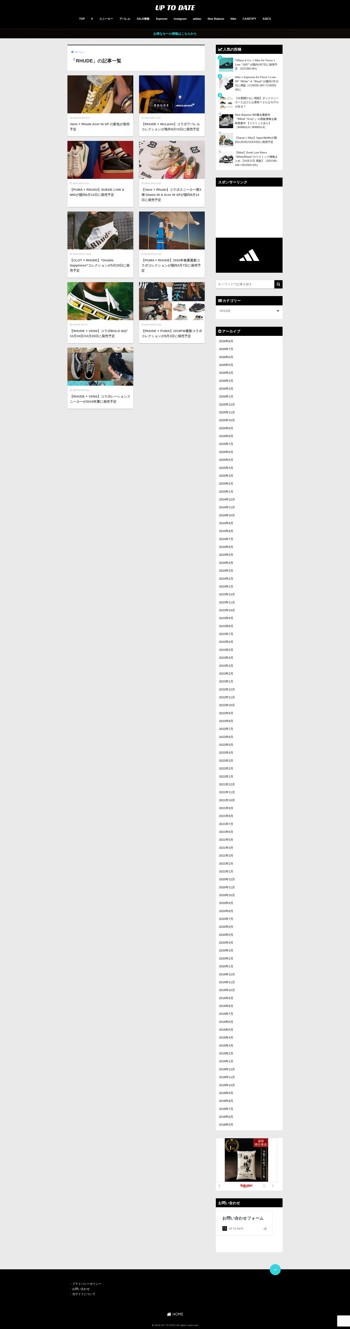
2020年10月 (227, 895)
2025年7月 (226, 444)
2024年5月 (226, 555)
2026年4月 (226, 373)
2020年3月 (226, 950)
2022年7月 (226, 729)
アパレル (124, 18)
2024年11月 (227, 507)
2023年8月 (226, 626)
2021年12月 (227, 784)
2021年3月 (226, 855)
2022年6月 (226, 737)
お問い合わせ (81, 1288)
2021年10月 (227, 800)
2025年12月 (227, 404)
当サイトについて (84, 1294)
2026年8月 (226, 341)
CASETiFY (249, 18)
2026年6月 (226, 357)
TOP (82, 18)
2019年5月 (226, 1029)
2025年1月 (226, 491)
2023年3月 (226, 666)
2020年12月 (227, 879)
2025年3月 (226, 475)
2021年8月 (226, 816)
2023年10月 (227, 610)
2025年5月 (226, 460)
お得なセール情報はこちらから (175, 33)
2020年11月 (227, 887)
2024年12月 (227, 499)
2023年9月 (226, 618)
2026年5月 (226, 365)
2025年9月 (226, 428)
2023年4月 (226, 657)
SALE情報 (143, 18)
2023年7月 (226, 634)
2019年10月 (227, 990)
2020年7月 (226, 919)
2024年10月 (227, 515)
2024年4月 (226, 563)
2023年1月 (226, 681)
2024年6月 (226, 547)
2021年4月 (226, 847)
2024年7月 (226, 539)
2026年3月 (226, 381)
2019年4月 (226, 1037)
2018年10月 (227, 1085)
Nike (233, 18)
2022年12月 (227, 689)
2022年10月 (227, 705)
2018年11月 (227, 1077)
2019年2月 (226, 1053)
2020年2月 (226, 958)
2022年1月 (226, 776)
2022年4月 (226, 752)
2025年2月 (226, 483)
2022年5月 (226, 745)
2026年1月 (226, 396)
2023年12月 (227, 594)
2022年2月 (226, 768)
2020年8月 (226, 911)
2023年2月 (226, 673)
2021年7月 (226, 824)
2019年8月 (226, 1006)
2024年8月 (226, 531)
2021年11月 (227, 792)
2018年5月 (226, 1124)
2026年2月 (226, 388)
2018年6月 (226, 1117)
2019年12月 (227, 974)
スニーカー (106, 18)
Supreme (161, 18)
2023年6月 (226, 642)
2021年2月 (226, 863)
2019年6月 (226, 1022)
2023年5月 (226, 650)
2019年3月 (226, 1045)
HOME (177, 1314)
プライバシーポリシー (87, 1283)
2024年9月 (226, 523)
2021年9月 (226, 808)
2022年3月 (226, 760)
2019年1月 (226, 1061)
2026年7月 (226, 349)
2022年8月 (226, 721)
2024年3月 (226, 570)
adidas (197, 18)
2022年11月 (227, 697)
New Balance (216, 18)
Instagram (180, 18)
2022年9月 (226, 713)
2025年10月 (227, 420)
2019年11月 (227, 982)
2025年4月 (226, 468)
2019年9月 (226, 998)
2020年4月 (226, 942)
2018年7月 (226, 1109)
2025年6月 (226, 452)
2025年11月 (227, 412)
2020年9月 (226, 903)
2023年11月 (227, 602)
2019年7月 (226, 1014)
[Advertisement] (249, 212)
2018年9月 (226, 1093)
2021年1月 (226, 871)
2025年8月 (226, 436)
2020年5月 (226, 935)
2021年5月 (226, 839)
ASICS (266, 18)
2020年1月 (226, 966)
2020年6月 (226, 927)
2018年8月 (226, 1101)
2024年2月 (226, 578)
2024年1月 (226, 586)
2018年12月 (227, 1069)
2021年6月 (226, 832)
